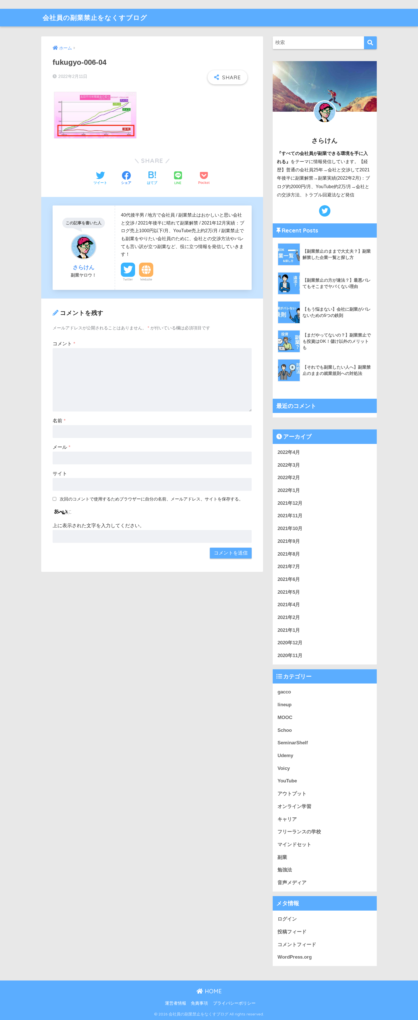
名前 (59, 420)
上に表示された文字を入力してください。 (98, 525)
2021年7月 (289, 566)
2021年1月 (289, 630)
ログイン (287, 919)
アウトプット (292, 793)
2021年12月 (290, 503)
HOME (212, 991)
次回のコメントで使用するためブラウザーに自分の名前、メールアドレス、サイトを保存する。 (151, 499)
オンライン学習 (294, 806)
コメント (64, 343)
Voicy (284, 768)
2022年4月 (289, 452)
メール (62, 447)
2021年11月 (290, 515)
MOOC (285, 717)
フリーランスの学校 (299, 831)
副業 (282, 857)
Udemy (285, 755)
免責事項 (199, 1003)
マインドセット (294, 844)
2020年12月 (290, 642)
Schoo (285, 730)
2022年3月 (289, 465)
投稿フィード (292, 931)
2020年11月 (290, 655)
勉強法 (285, 869)
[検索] (370, 42)
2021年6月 (289, 579)
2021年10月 (290, 528)
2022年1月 (289, 490)
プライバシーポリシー (234, 1003)
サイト (60, 473)
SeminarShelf (293, 742)
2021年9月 (289, 541)
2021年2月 (289, 617)
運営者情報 (175, 1003)
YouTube (287, 781)
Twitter (128, 279)
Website (146, 279)
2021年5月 (289, 592)
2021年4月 (289, 604)
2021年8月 (289, 554)
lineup (284, 704)
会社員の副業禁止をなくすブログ (95, 17)
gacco (284, 692)
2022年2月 (289, 477)
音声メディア (292, 882)
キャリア (287, 819)
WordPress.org (295, 957)
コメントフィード (297, 944)
